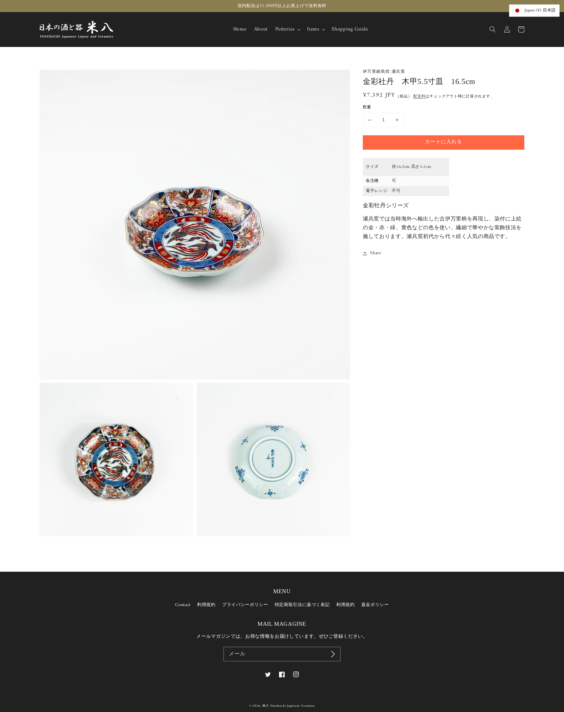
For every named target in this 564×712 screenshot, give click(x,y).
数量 (367, 108)
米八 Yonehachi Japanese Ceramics (288, 706)
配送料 (419, 96)
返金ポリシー (375, 605)
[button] (493, 29)
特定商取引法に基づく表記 (302, 605)
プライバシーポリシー (245, 605)
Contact (183, 605)
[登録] (333, 654)
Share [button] (375, 253)
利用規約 (206, 605)
